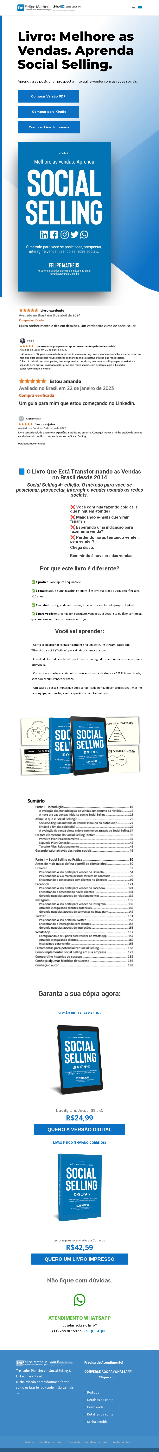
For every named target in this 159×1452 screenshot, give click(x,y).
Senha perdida (97, 1421)
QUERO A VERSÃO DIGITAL (80, 1129)
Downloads (95, 1407)
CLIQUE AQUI (95, 1331)
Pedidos (93, 1392)
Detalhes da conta (100, 1399)
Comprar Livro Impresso (49, 127)
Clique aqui (108, 1377)
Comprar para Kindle (49, 112)
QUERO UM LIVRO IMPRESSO (79, 1259)
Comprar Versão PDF (48, 96)
